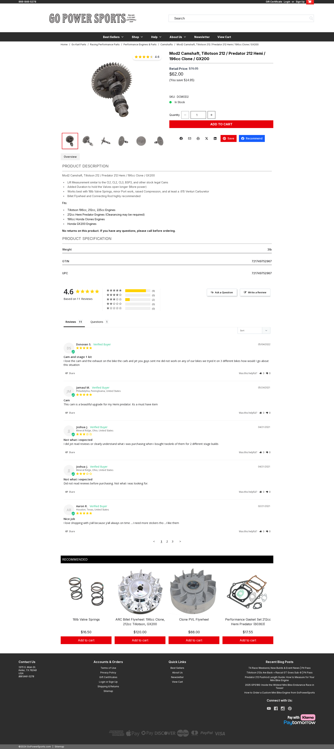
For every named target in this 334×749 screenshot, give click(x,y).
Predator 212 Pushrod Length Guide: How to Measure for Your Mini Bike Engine (279, 679)
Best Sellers (177, 667)
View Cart (224, 37)
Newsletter (202, 37)
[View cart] (310, 1)
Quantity (174, 114)
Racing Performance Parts (105, 44)
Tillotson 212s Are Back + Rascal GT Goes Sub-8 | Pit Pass (279, 672)
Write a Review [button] (257, 292)
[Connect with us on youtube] (268, 708)
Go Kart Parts (79, 44)
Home (64, 44)
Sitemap (108, 691)
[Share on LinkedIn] (215, 138)
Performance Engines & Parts (140, 44)
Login (287, 1)
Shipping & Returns (108, 686)
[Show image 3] (105, 141)
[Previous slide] (67, 610)
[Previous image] (68, 90)
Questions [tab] (96, 322)
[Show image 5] (141, 141)
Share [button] (71, 373)
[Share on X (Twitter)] (207, 138)
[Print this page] (198, 138)
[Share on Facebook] (181, 138)
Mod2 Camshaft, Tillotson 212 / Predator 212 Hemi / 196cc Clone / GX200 (218, 44)
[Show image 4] (123, 141)
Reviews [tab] (71, 322)
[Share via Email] (190, 138)
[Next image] (158, 90)
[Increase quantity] (211, 115)
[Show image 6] (159, 141)
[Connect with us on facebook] (275, 708)
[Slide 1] (167, 648)
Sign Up (300, 1)
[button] (113, 37)
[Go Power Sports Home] (92, 18)
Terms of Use (108, 667)
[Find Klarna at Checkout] (279, 717)
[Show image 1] (70, 141)
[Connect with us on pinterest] (289, 708)
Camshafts (166, 44)
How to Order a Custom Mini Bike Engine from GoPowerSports (279, 692)
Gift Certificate (274, 1)
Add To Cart (221, 124)
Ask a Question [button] (224, 292)
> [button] (180, 541)
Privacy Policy (108, 672)
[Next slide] (267, 610)
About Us (177, 672)
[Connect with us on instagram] (282, 708)
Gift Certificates (108, 677)
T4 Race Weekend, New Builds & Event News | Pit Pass (279, 667)
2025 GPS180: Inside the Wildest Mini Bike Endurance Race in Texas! (279, 686)
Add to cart (86, 640)
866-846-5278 (27, 1)
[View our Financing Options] (279, 722)
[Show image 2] (87, 141)
